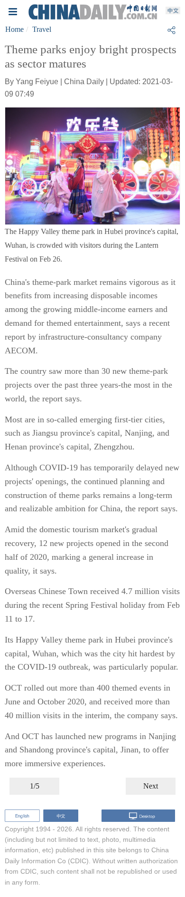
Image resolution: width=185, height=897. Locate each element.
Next (150, 786)
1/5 (34, 786)
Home (14, 29)
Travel (41, 29)
